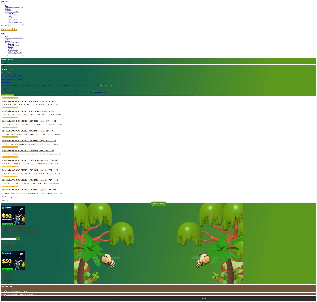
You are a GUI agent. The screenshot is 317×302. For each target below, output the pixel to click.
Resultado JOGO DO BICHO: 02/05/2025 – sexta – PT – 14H (28, 111)
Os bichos (10, 16)
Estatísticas (7, 9)
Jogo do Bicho (8, 272)
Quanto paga (8, 10)
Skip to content (5, 1)
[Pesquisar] (17, 238)
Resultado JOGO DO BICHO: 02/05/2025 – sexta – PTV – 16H (28, 101)
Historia (10, 18)
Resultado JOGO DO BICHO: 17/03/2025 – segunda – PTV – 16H (30, 180)
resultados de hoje (158, 203)
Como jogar (11, 13)
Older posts (5, 200)
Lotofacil (6, 274)
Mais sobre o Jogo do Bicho (12, 12)
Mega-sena (7, 275)
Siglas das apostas (12, 20)
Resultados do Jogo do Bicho (10, 98)
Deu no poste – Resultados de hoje (14, 7)
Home (6, 6)
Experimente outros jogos (7, 94)
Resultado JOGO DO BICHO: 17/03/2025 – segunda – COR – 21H (30, 160)
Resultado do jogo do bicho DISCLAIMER (15, 247)
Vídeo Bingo (7, 283)
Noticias (6, 277)
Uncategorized (8, 281)
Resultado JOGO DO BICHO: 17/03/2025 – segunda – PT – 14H (29, 190)
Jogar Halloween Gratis (10, 246)
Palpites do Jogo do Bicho (15, 22)
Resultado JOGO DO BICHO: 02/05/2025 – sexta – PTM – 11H (29, 121)
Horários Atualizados (13, 15)
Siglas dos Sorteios (13, 19)
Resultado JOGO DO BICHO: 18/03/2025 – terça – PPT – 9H (28, 150)
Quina (5, 278)
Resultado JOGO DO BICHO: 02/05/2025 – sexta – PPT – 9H (28, 131)
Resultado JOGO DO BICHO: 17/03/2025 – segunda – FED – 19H (30, 170)
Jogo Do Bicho (9, 29)
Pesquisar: (4, 236)
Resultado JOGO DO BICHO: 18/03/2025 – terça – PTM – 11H (29, 141)
